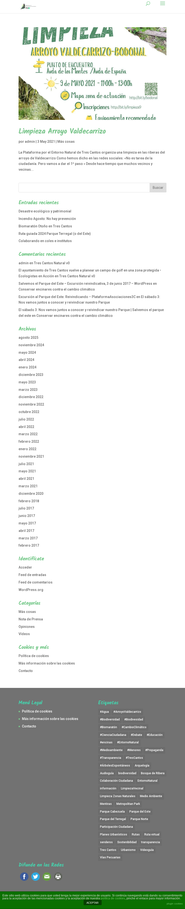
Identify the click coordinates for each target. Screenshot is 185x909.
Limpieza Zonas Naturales (117, 796)
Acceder (25, 567)
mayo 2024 (27, 352)
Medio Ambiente (151, 796)
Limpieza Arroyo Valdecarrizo (62, 131)
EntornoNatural (148, 780)
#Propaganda (154, 750)
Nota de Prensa (31, 619)
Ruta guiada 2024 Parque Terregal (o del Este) (55, 234)
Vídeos (24, 634)
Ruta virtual (151, 834)
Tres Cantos (108, 850)
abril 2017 (26, 531)
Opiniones (27, 627)
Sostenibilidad (127, 842)
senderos (106, 842)
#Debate (136, 735)
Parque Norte (139, 819)
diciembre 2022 (31, 397)
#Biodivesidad (133, 719)
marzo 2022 (28, 434)
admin (30, 141)
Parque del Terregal (113, 819)
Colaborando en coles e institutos (45, 241)
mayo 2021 (27, 471)
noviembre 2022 (31, 404)
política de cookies (113, 898)
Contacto (26, 671)
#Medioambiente (111, 750)
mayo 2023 (27, 382)
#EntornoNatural (128, 742)
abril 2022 (26, 427)
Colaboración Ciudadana (116, 780)
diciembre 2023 (31, 375)
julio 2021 (26, 464)
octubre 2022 (29, 412)
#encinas (106, 742)
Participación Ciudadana (116, 826)
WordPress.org (31, 590)
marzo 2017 (28, 538)
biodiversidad (127, 773)
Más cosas (66, 141)
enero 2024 (27, 367)
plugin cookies (175, 903)
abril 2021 (26, 479)
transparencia (150, 842)
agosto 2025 (28, 337)
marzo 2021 (28, 486)
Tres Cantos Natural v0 (52, 263)
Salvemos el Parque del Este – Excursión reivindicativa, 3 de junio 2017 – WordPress (85, 283)
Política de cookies (34, 656)
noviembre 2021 (31, 456)
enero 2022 (27, 449)
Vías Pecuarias (110, 857)
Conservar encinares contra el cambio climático (57, 289)
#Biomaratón (108, 727)
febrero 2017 (29, 545)
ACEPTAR (92, 902)
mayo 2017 (27, 523)
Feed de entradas (32, 575)
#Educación (155, 735)
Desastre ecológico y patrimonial (45, 211)
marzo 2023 (28, 390)
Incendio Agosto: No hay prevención (47, 219)
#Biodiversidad (110, 719)
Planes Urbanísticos (113, 834)
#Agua (104, 711)
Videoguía (147, 850)
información (108, 788)
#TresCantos (134, 758)
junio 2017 (27, 516)
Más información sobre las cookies (47, 663)
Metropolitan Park (128, 804)
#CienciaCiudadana (113, 735)
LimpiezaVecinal (132, 788)
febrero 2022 (29, 441)
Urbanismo (128, 850)
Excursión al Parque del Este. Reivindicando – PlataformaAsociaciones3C (77, 297)
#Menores (134, 750)
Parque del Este (140, 811)
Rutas (136, 834)
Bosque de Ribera (153, 773)
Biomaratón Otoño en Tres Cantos (45, 226)
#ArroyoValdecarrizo (127, 711)
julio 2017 (26, 508)
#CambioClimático (134, 727)
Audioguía (107, 773)
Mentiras (106, 804)
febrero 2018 (29, 501)
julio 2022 (26, 419)
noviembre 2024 (31, 345)
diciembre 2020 (31, 493)
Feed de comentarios (36, 582)
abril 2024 (26, 360)
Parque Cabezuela (112, 811)
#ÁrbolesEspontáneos (115, 765)
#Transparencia (110, 758)
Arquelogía (142, 765)
